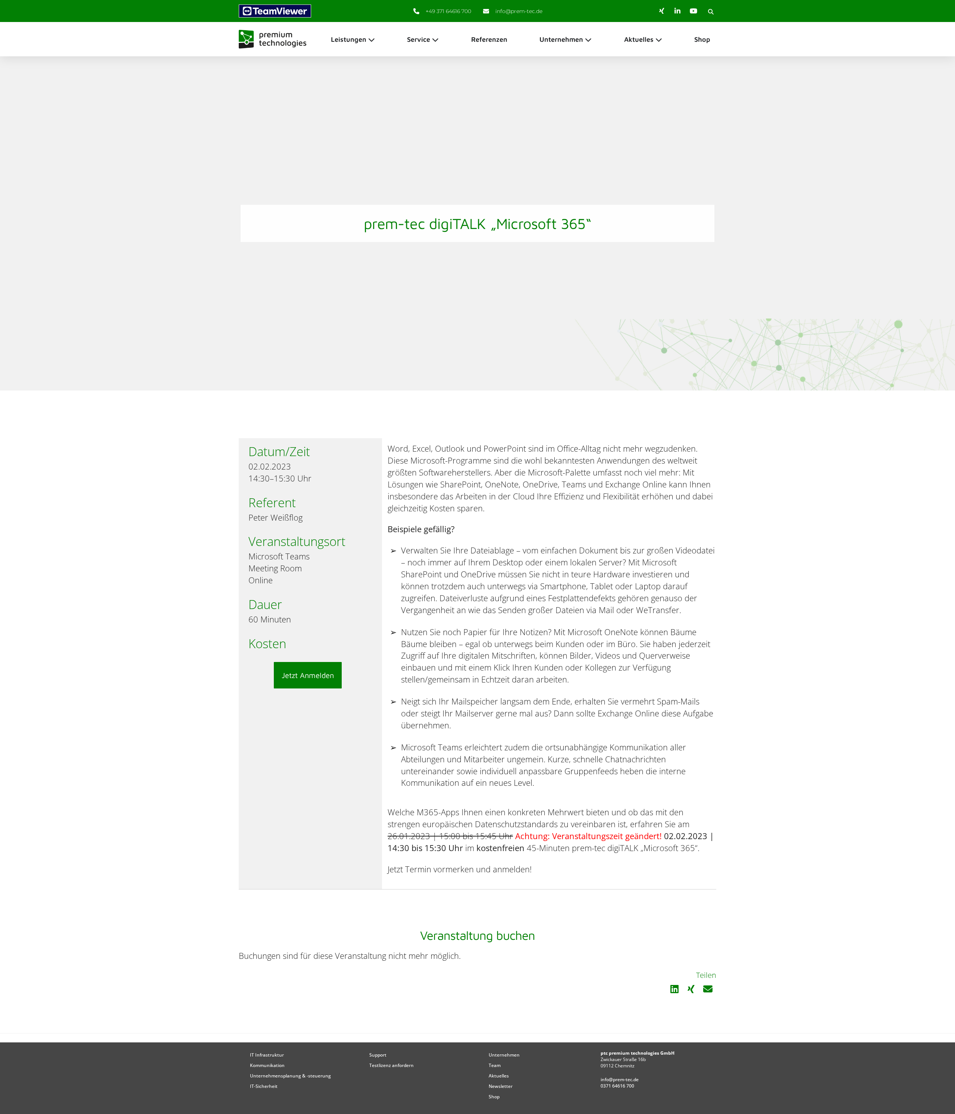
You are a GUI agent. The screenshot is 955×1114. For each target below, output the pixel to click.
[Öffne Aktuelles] (658, 39)
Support (377, 1055)
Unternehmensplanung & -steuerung (290, 1076)
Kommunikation (267, 1065)
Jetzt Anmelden (308, 675)
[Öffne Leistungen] (371, 39)
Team (495, 1065)
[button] (710, 11)
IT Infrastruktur (267, 1055)
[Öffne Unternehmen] (588, 39)
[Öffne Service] (435, 39)
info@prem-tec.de (620, 1079)
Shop (494, 1096)
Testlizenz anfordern (391, 1065)
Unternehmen (504, 1055)
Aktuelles (499, 1076)
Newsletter (501, 1086)
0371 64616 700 (617, 1086)
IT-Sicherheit (264, 1086)
